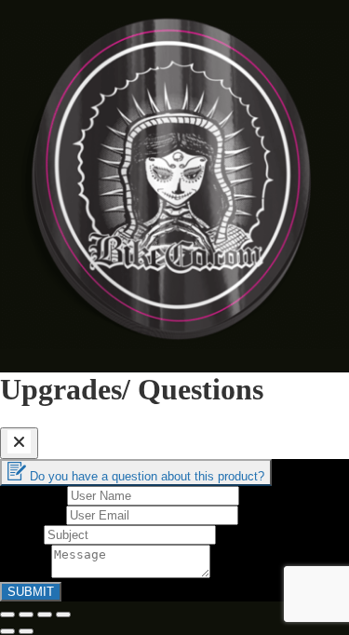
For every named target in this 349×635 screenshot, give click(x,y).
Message (25, 573)
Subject (22, 534)
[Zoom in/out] (63, 614)
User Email (33, 514)
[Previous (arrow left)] (7, 631)
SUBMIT (30, 592)
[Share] (26, 614)
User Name (33, 495)
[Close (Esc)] (7, 614)
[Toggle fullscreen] (44, 614)
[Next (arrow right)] (26, 631)
